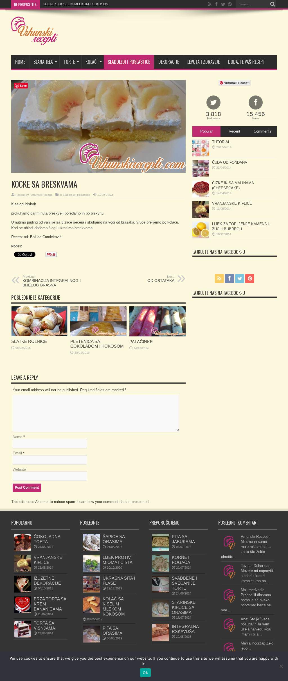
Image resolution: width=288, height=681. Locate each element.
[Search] (272, 4)
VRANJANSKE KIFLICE (232, 203)
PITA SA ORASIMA (57, 4)
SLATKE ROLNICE (29, 341)
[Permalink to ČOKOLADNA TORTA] (22, 550)
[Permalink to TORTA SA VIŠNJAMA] (22, 636)
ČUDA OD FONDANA (229, 162)
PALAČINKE (141, 341)
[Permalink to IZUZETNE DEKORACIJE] (22, 591)
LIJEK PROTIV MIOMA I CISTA (117, 560)
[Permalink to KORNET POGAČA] (160, 570)
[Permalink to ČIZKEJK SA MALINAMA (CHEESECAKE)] (200, 196)
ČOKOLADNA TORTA (47, 539)
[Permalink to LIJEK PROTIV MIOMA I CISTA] (91, 570)
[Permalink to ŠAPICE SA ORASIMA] (91, 550)
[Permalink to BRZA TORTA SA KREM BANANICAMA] (22, 612)
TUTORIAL (221, 142)
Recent (234, 131)
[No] (281, 666)
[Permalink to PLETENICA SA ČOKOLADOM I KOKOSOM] (98, 335)
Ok (145, 672)
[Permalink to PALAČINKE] (157, 335)
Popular (206, 131)
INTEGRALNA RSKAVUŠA (185, 629)
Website (19, 469)
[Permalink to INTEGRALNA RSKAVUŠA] (160, 639)
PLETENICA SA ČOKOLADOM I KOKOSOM (97, 344)
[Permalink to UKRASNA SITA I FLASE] (91, 591)
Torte (69, 61)
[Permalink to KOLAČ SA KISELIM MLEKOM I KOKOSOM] (91, 612)
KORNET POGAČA (181, 560)
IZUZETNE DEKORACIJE (47, 581)
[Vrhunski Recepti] (34, 40)
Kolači (92, 61)
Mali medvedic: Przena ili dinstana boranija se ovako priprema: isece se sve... (246, 600)
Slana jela (43, 61)
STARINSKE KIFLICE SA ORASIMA (183, 607)
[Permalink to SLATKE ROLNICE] (39, 335)
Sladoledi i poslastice (129, 61)
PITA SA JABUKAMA (183, 539)
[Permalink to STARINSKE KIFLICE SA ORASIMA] (160, 615)
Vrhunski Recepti (41, 194)
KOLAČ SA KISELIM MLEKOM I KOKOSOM (114, 606)
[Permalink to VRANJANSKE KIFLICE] (200, 217)
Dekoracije (168, 61)
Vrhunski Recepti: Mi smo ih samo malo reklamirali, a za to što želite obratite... (246, 546)
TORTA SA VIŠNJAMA (44, 625)
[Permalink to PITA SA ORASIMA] (91, 641)
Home (20, 61)
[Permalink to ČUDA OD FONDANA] (200, 176)
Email (17, 453)
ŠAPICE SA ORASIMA (114, 539)
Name (17, 437)
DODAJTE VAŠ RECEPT (246, 61)
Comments (262, 131)
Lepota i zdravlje (203, 61)
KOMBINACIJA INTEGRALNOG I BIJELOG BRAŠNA (51, 281)
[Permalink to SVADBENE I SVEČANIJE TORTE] (160, 591)
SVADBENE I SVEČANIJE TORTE (184, 583)
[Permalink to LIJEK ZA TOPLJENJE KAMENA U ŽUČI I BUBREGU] (200, 237)
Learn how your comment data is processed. (113, 502)
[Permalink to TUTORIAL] (200, 155)
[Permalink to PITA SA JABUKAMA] (160, 550)
